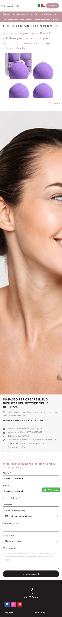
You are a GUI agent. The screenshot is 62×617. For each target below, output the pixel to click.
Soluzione (40, 612)
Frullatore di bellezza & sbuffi (18, 19)
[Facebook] (7, 604)
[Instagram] (13, 604)
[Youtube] (20, 604)
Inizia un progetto (31, 573)
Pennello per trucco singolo (16, 14)
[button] (17, 5)
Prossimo (54, 103)
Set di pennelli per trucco (47, 14)
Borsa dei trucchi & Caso (46, 19)
